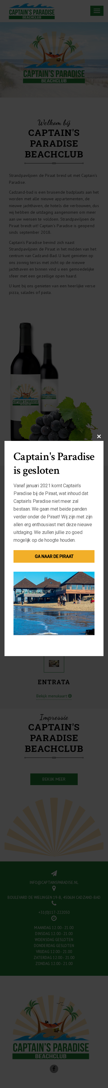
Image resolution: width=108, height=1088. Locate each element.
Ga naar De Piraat (54, 556)
